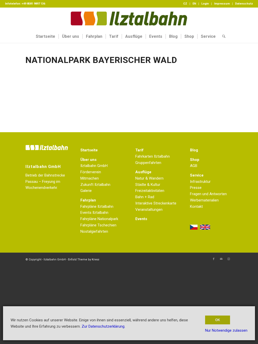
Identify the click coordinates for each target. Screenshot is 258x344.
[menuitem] (185, 4)
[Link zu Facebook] (213, 259)
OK (217, 320)
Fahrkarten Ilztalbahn (152, 156)
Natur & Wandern (149, 178)
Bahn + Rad (144, 197)
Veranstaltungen (149, 209)
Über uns (88, 159)
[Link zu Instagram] (229, 259)
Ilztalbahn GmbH (94, 165)
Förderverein (90, 172)
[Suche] (222, 36)
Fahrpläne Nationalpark (99, 219)
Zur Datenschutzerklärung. (103, 326)
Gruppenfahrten (148, 162)
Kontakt (196, 206)
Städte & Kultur (147, 184)
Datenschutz (244, 3)
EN (194, 3)
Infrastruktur (200, 181)
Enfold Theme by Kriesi (83, 259)
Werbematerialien (204, 200)
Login (205, 3)
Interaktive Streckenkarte (155, 203)
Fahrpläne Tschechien (98, 225)
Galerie (86, 190)
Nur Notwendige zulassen (226, 330)
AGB (193, 165)
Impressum (222, 3)
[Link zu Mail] (221, 259)
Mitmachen (89, 178)
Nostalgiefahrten (94, 231)
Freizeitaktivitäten (149, 190)
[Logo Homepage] (129, 19)
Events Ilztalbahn (94, 212)
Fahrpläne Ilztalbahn (96, 206)
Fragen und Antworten (208, 194)
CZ (185, 3)
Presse (196, 187)
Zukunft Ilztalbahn (95, 184)
